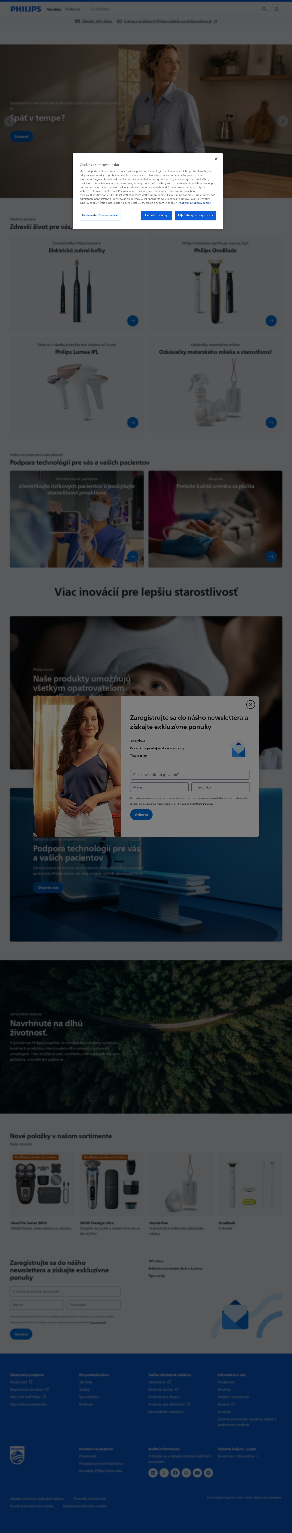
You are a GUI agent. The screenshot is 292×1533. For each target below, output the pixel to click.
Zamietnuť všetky (156, 215)
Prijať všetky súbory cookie (195, 215)
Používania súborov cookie (194, 203)
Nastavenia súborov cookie (100, 215)
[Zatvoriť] (216, 159)
